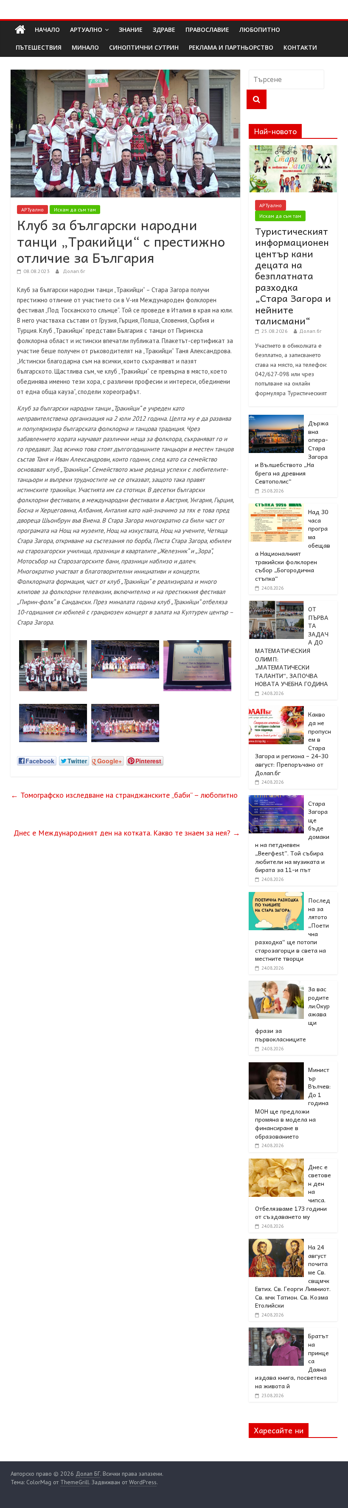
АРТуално (86, 29)
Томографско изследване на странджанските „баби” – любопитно (124, 795)
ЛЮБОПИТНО (259, 29)
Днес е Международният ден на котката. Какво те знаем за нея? (127, 833)
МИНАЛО (85, 47)
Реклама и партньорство (231, 47)
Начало (47, 29)
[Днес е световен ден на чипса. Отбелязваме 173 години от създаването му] (276, 1163)
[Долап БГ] (20, 30)
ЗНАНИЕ (131, 29)
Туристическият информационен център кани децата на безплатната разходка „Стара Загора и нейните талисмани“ (293, 275)
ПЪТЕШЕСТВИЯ (39, 47)
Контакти (300, 47)
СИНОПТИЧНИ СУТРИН (144, 47)
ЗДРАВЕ (164, 29)
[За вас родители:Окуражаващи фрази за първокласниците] (276, 985)
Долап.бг (74, 271)
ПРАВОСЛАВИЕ (207, 29)
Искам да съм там (75, 209)
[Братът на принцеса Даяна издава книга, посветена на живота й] (276, 1332)
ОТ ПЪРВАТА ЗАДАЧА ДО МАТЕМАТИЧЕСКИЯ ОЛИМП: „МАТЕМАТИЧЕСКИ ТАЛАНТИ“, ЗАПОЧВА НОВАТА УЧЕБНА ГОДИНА (291, 646)
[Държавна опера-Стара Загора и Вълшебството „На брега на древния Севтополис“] (276, 419)
